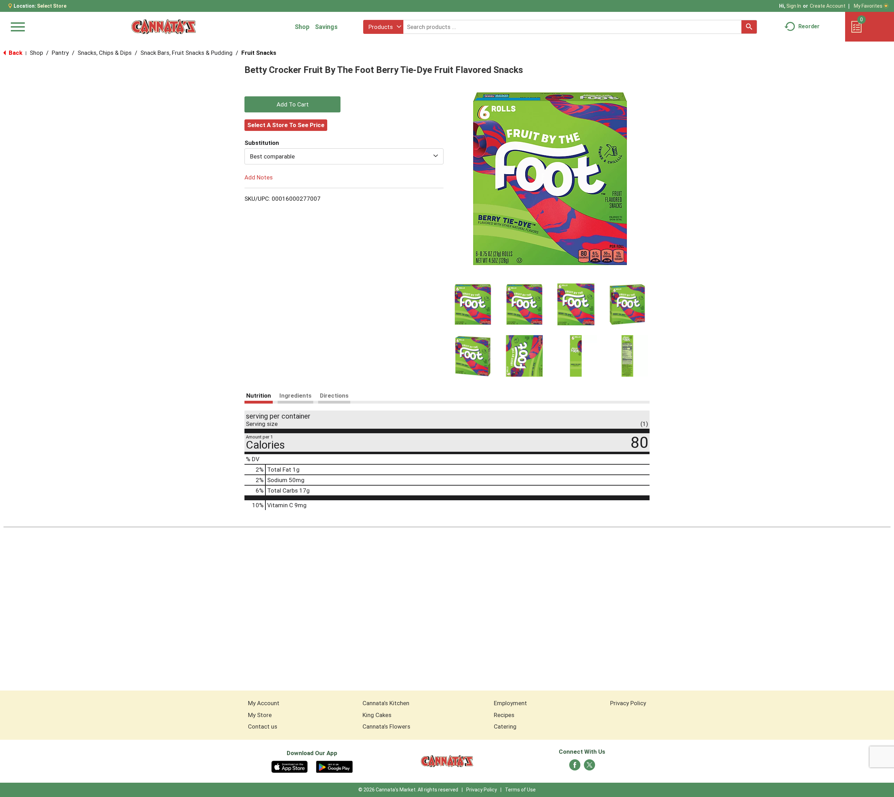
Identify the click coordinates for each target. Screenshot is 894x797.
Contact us (262, 726)
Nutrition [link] (258, 395)
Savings (326, 26)
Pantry (60, 52)
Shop (302, 26)
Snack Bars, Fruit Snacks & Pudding (186, 52)
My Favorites (868, 6)
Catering (505, 726)
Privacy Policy (628, 703)
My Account (263, 703)
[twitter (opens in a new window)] (589, 766)
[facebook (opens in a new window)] (574, 766)
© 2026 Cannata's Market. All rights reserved (408, 789)
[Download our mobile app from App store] (289, 766)
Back (14, 52)
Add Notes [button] (258, 177)
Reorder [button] (809, 26)
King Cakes (376, 714)
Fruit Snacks (258, 52)
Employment (510, 703)
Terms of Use (520, 789)
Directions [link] (334, 395)
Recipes (504, 714)
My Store (260, 714)
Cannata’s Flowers (386, 726)
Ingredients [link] (295, 395)
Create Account (827, 6)
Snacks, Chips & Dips (105, 52)
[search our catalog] (749, 27)
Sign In (793, 6)
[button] (472, 304)
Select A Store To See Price (285, 124)
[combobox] (383, 27)
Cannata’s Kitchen (385, 703)
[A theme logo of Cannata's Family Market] (163, 27)
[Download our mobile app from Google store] (334, 766)
